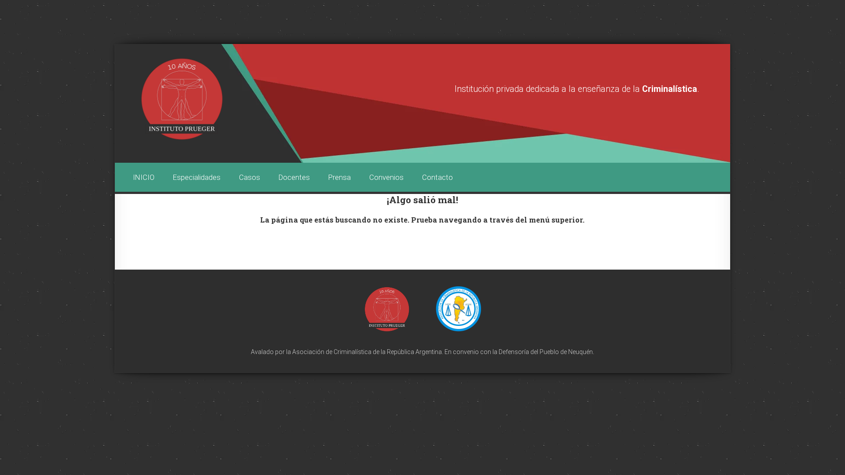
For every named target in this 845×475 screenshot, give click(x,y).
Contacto (437, 177)
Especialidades (196, 177)
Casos (249, 177)
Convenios (386, 177)
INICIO (143, 177)
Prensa (339, 177)
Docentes (294, 177)
